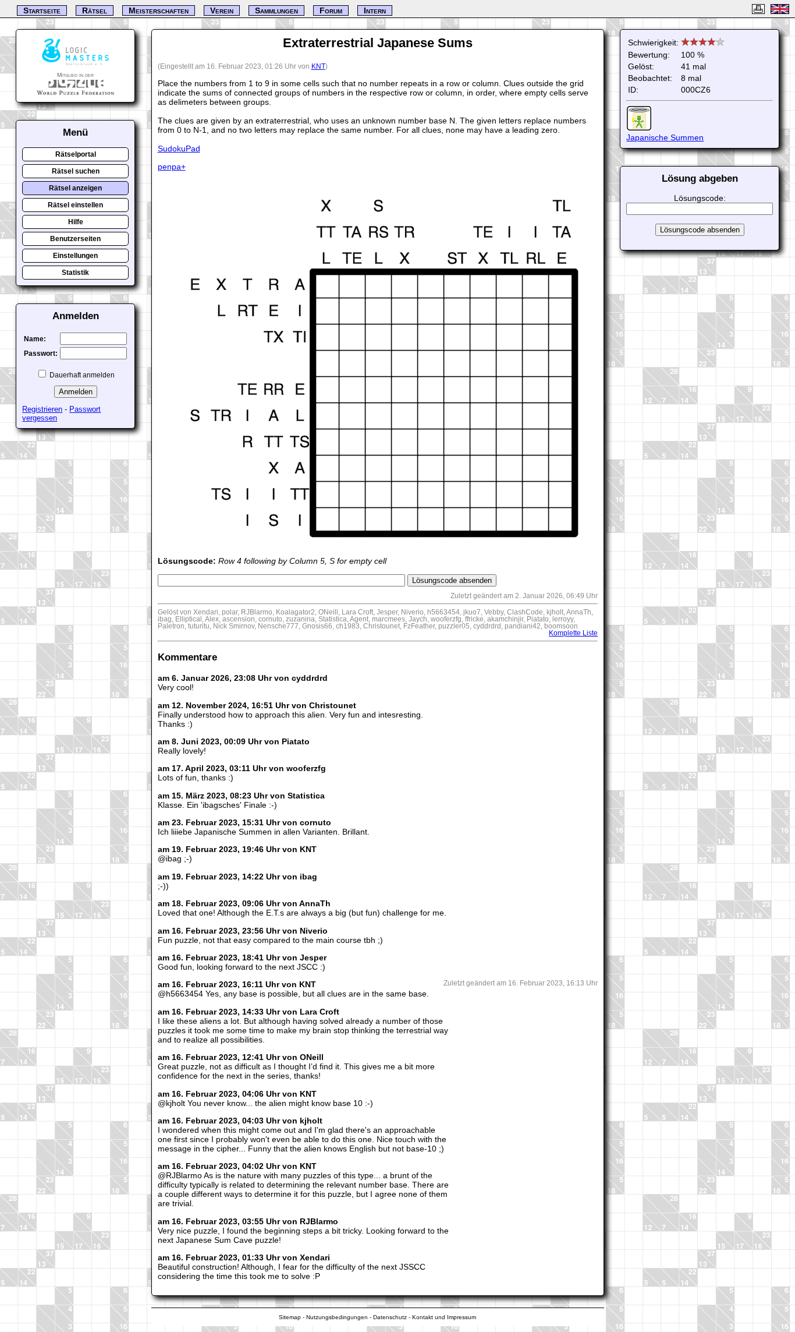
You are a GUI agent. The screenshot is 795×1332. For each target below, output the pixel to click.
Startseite (42, 10)
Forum (331, 10)
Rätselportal (75, 154)
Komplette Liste (573, 633)
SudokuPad (179, 148)
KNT (318, 66)
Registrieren (42, 409)
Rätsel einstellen (75, 205)
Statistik (75, 272)
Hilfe (75, 221)
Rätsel (94, 10)
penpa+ (172, 166)
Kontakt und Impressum (444, 1317)
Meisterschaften (159, 10)
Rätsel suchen (76, 171)
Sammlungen (276, 10)
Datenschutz (390, 1317)
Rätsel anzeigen (75, 188)
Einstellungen (75, 255)
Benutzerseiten (75, 238)
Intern (375, 10)
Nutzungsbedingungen (337, 1317)
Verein (221, 10)
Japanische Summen (665, 137)
